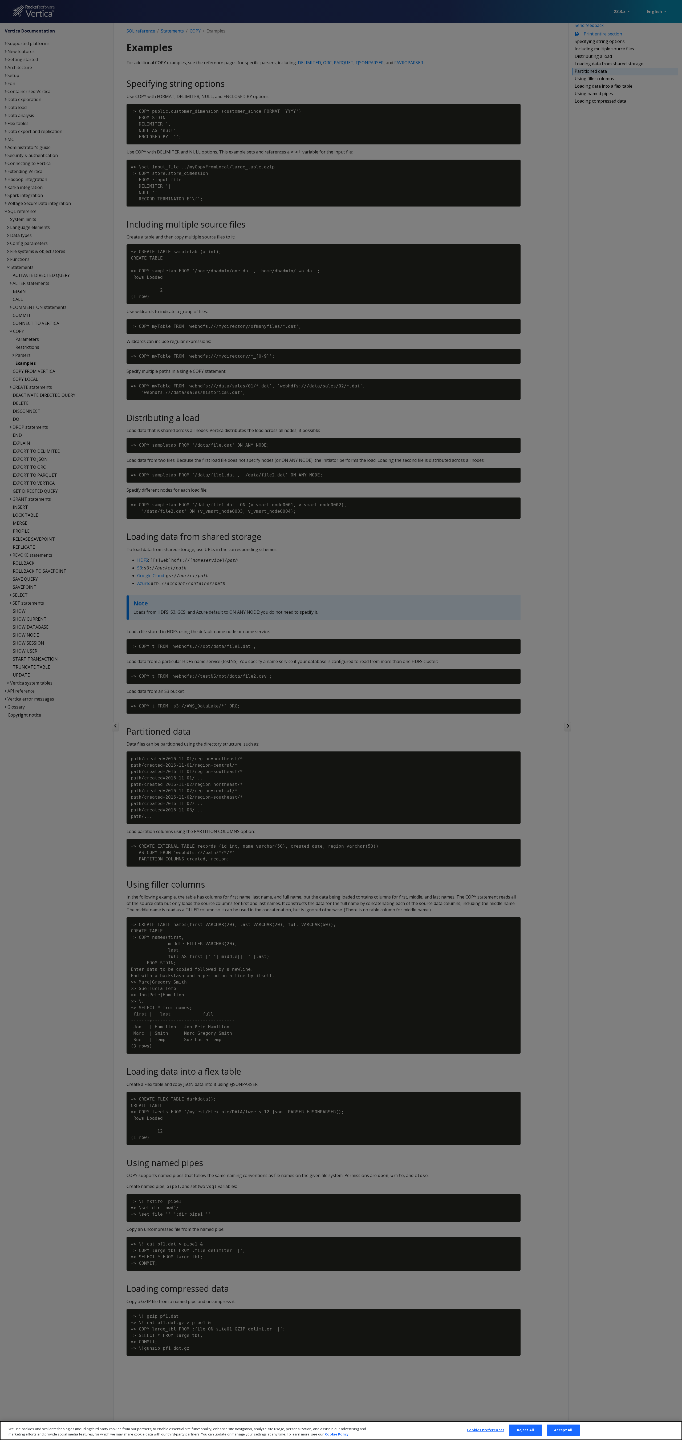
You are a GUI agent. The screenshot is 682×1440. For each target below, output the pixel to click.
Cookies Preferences (485, 1429)
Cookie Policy (336, 1434)
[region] (341, 1430)
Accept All (563, 1429)
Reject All (525, 1429)
